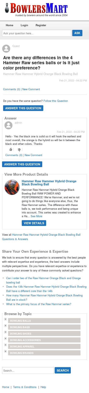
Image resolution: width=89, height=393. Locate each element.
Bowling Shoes (20, 333)
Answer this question (23, 108)
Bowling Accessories (25, 340)
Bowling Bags (20, 327)
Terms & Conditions (25, 387)
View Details (34, 223)
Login (24, 25)
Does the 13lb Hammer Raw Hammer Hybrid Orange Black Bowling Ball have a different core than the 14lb (46, 289)
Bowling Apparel (22, 346)
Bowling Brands (22, 353)
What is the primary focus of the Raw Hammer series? (38, 304)
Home (9, 25)
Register (41, 25)
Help (43, 387)
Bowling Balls (20, 321)
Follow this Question (55, 101)
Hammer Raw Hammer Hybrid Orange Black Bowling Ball (49, 182)
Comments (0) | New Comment (21, 89)
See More (36, 216)
